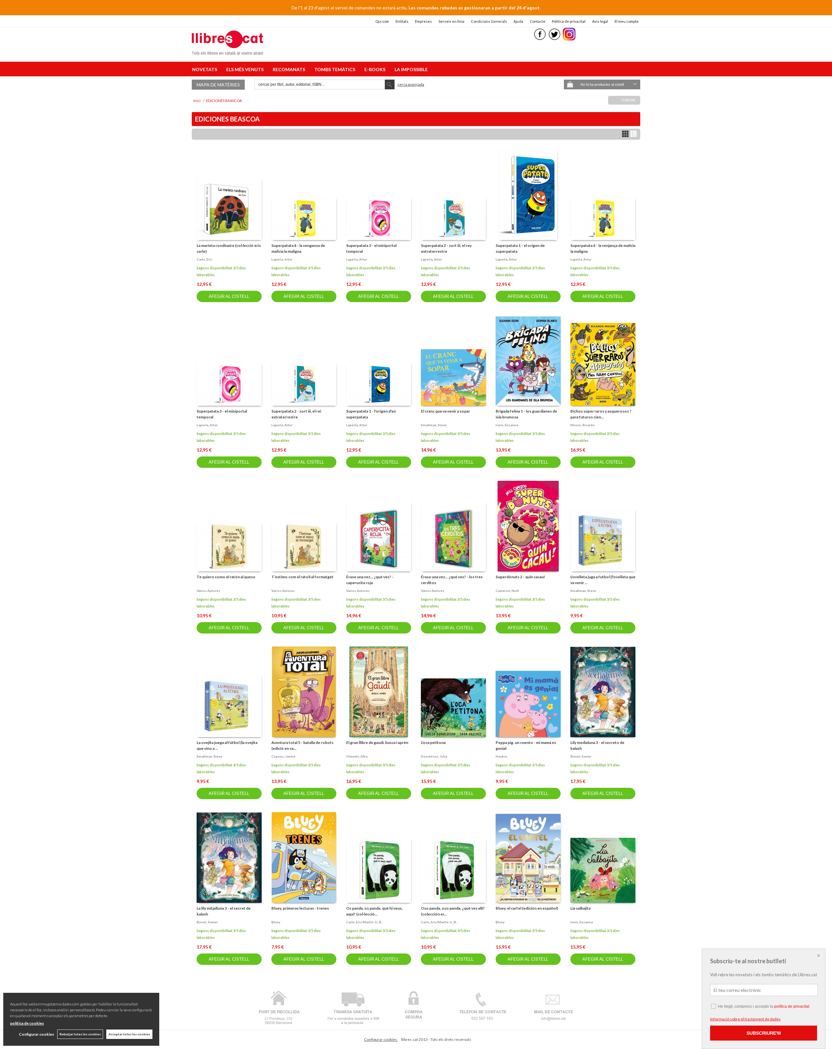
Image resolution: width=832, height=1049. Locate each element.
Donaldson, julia (434, 756)
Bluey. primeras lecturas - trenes (300, 908)
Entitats (402, 21)
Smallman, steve (434, 425)
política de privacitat (791, 1006)
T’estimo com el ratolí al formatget (302, 576)
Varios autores (208, 591)
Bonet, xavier (581, 756)
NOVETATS (205, 69)
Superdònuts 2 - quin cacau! (520, 576)
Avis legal (600, 21)
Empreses (423, 21)
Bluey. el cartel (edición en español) (527, 908)
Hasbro (501, 756)
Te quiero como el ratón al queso (226, 576)
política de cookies (27, 1023)
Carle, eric (204, 259)
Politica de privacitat (569, 21)
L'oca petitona (433, 742)
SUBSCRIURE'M (764, 1033)
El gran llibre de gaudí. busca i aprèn (377, 742)
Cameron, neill (507, 591)
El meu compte (627, 21)
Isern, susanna (507, 425)
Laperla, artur (281, 259)
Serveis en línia (451, 21)
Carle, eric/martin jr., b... (364, 922)
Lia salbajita (580, 908)
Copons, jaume (283, 756)
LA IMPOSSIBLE (411, 69)
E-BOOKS (375, 69)
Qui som (382, 21)
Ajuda (518, 21)
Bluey (275, 922)
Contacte (537, 21)
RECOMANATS (290, 69)
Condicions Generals (489, 21)
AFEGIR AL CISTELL (229, 296)
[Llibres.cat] (227, 50)
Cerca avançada (410, 84)
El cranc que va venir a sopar (445, 411)
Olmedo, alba (357, 756)
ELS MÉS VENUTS (246, 69)
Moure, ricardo (582, 425)
